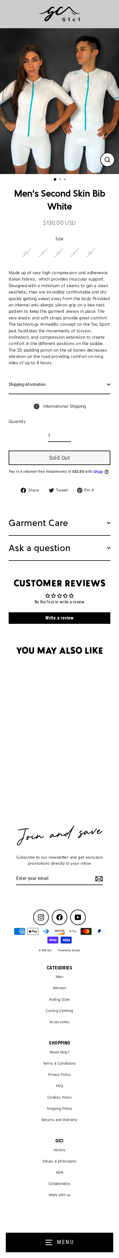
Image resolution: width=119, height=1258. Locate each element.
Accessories (59, 1022)
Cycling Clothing (59, 1011)
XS (26, 252)
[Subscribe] (98, 878)
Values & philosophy (59, 1161)
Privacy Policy (59, 1075)
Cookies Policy (59, 1097)
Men (59, 977)
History (60, 1150)
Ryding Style (59, 1000)
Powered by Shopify (69, 950)
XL (90, 252)
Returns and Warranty (60, 1120)
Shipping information (27, 384)
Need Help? (59, 1052)
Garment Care (38, 523)
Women (59, 988)
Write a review (59, 618)
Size (59, 239)
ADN (59, 1173)
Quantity (17, 421)
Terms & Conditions (59, 1063)
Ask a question (40, 548)
